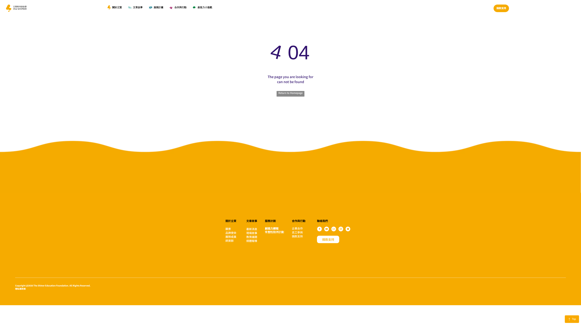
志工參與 (297, 232)
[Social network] (348, 229)
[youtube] (326, 229)
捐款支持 (297, 236)
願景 (228, 229)
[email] (333, 229)
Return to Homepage (290, 93)
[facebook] (319, 229)
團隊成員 (230, 237)
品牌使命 (230, 233)
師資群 (229, 241)
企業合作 (297, 228)
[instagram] (340, 229)
